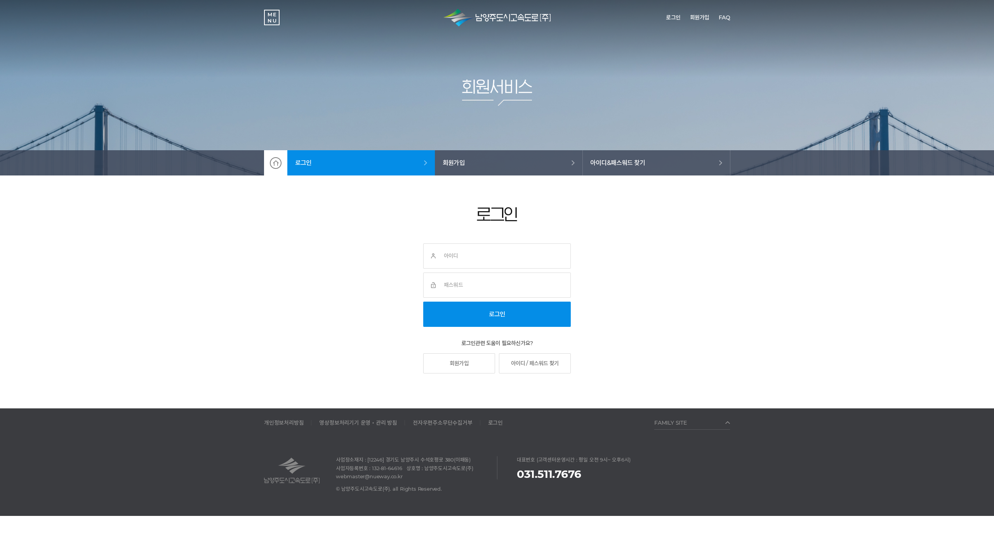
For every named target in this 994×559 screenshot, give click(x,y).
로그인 (303, 163)
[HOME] (275, 162)
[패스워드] (433, 285)
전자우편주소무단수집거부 (443, 422)
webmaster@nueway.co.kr (369, 476)
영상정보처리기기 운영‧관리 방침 (358, 422)
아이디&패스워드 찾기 (617, 163)
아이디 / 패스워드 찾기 (535, 363)
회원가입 (454, 163)
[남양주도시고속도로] (497, 17)
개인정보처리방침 (284, 422)
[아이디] (433, 256)
